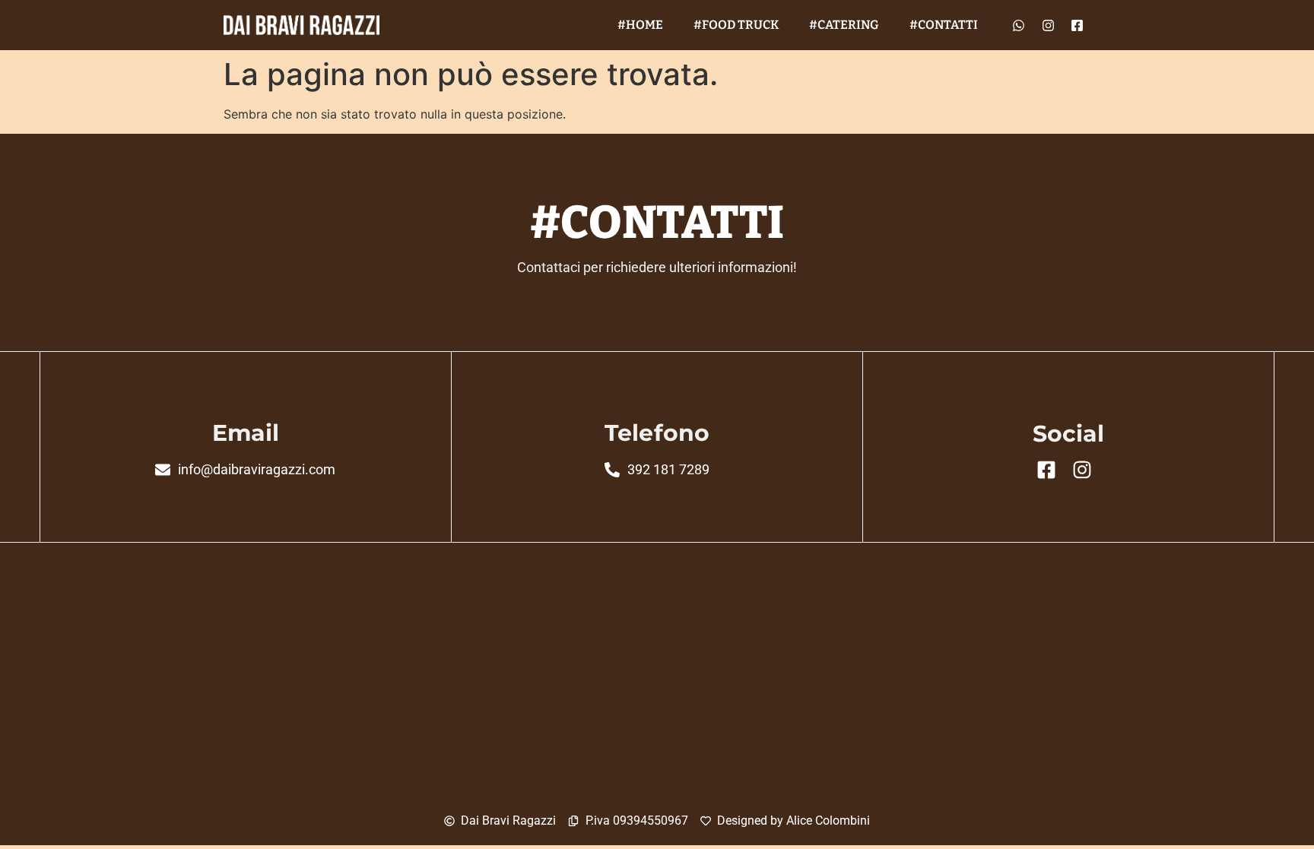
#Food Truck (736, 24)
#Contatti (943, 24)
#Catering (844, 24)
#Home (640, 24)
